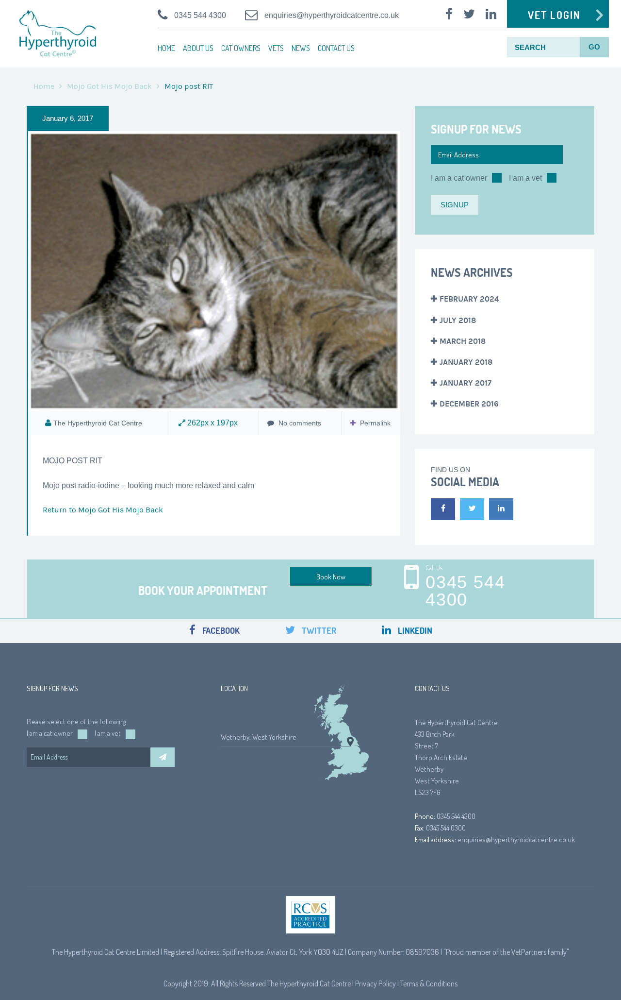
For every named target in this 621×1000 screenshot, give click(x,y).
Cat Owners (241, 48)
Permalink (375, 423)
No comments (299, 423)
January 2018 (466, 362)
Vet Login (554, 15)
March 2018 (463, 341)
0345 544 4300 (200, 15)
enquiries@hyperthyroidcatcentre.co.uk (331, 15)
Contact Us (336, 48)
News (301, 48)
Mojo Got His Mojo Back (109, 86)
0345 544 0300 (446, 827)
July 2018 (458, 320)
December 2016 (469, 403)
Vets (276, 48)
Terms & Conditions (429, 983)
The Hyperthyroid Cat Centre (97, 423)
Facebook (220, 630)
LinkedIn (414, 630)
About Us (198, 48)
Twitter (318, 630)
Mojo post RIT (72, 461)
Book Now (330, 576)
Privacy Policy (375, 983)
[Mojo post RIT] (214, 271)
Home (166, 48)
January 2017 (465, 383)
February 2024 (469, 299)
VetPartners (528, 952)
